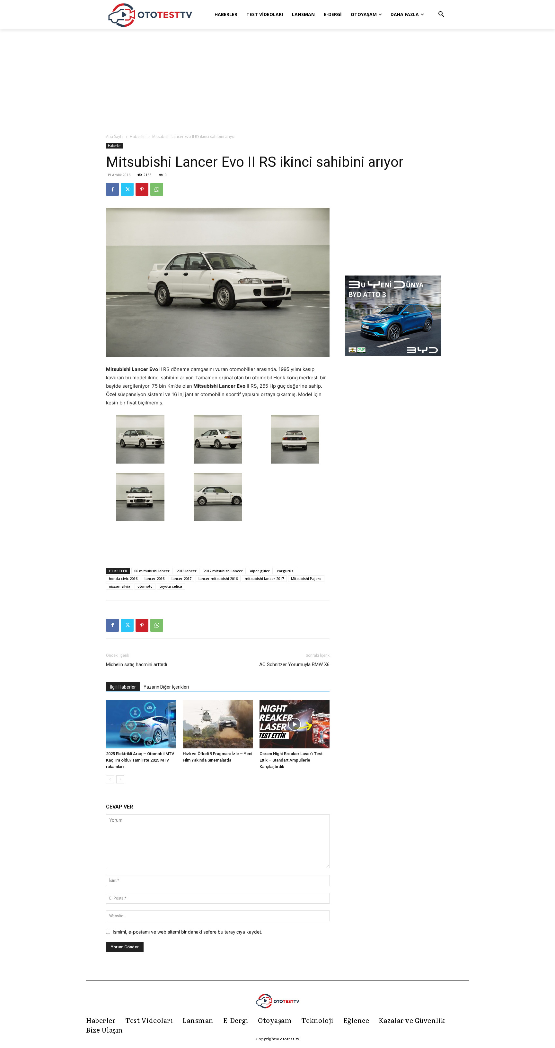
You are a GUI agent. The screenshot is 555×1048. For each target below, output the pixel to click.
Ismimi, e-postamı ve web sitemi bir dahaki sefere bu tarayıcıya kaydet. (187, 932)
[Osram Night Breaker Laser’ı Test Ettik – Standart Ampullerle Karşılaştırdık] (295, 724)
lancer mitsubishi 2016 (218, 578)
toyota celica (171, 586)
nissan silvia (119, 586)
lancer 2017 (181, 578)
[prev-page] (110, 779)
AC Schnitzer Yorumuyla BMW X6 (294, 664)
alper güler (260, 570)
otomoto (145, 586)
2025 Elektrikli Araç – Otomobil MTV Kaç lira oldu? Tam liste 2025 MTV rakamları (140, 760)
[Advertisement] (277, 82)
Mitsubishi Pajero (306, 578)
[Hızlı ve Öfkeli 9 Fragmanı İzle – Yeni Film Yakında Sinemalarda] (218, 724)
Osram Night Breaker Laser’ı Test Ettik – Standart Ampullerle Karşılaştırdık (291, 760)
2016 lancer (187, 570)
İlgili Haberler (123, 687)
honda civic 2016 (123, 578)
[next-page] (120, 779)
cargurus (285, 570)
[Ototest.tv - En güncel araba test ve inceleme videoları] (150, 14)
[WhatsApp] (156, 189)
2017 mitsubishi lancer (223, 570)
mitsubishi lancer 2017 (264, 578)
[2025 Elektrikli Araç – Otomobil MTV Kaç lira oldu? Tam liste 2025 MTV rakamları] (141, 724)
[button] (441, 14)
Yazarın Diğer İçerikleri (166, 687)
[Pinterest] (142, 189)
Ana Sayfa (115, 136)
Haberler (138, 136)
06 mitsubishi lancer (152, 570)
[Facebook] (112, 189)
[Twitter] (127, 189)
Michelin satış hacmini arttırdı (136, 664)
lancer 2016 (154, 578)
